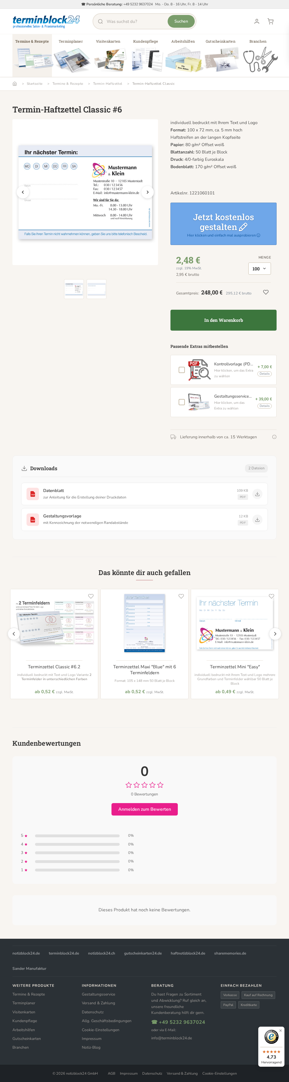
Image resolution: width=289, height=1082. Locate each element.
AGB (111, 1073)
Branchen (20, 1047)
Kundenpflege (24, 1021)
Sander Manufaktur (29, 968)
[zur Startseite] (46, 21)
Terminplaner (23, 1003)
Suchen (181, 21)
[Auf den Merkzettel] (91, 596)
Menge (265, 257)
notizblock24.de (26, 953)
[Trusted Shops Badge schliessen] (280, 1030)
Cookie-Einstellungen (100, 1030)
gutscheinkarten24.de (143, 953)
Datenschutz (93, 1012)
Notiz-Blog (91, 1047)
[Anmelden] (257, 21)
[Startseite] (14, 83)
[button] (32, 57)
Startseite (35, 83)
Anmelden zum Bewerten (144, 809)
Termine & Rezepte (67, 83)
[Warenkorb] (270, 21)
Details (265, 374)
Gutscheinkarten (26, 1038)
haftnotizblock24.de (188, 953)
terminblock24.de (64, 953)
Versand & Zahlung (98, 1003)
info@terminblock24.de (171, 1038)
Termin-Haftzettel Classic (153, 83)
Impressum (92, 1038)
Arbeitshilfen (23, 1030)
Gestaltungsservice (98, 994)
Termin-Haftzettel (107, 83)
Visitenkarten (23, 1012)
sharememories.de (230, 953)
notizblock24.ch (101, 953)
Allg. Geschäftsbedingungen (107, 1021)
